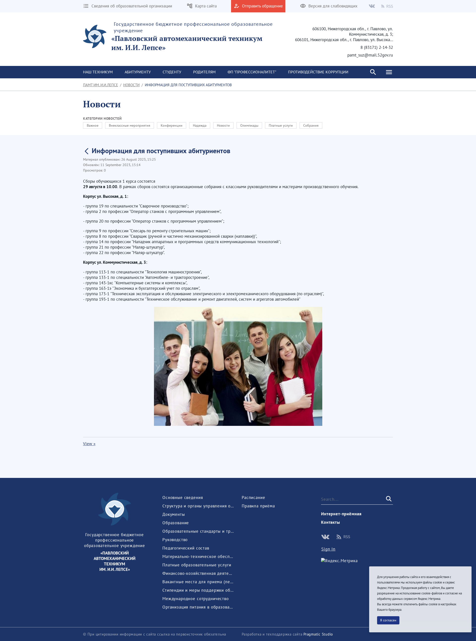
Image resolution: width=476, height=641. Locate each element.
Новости (131, 85)
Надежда (200, 125)
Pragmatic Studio (318, 634)
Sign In (328, 549)
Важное (92, 125)
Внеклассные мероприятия (129, 125)
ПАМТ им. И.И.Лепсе (100, 85)
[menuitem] (98, 72)
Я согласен (388, 620)
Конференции (171, 125)
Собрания (311, 125)
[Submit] (388, 499)
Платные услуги (281, 125)
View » (89, 443)
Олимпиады (249, 125)
